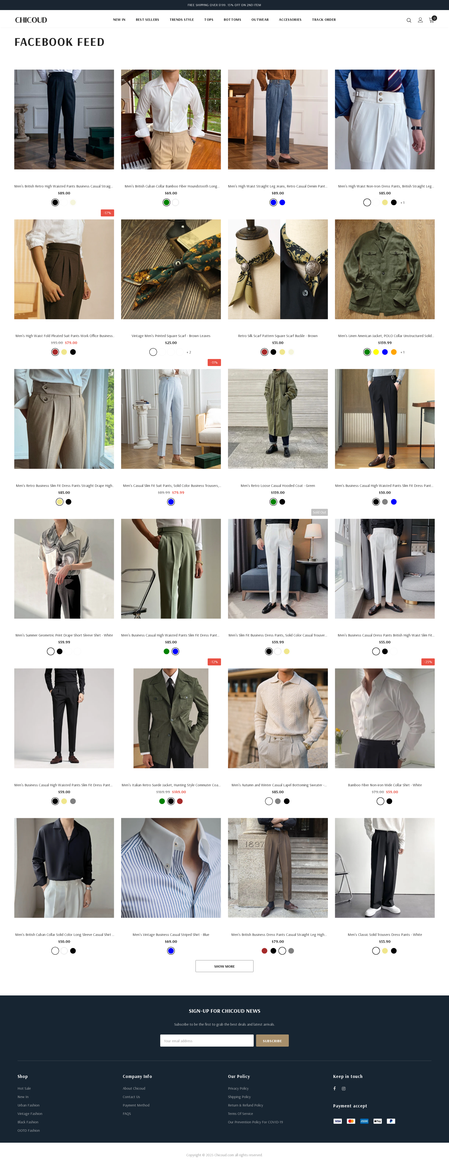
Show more (224, 966)
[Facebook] (337, 1088)
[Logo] (41, 20)
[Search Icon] (409, 20)
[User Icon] (420, 20)
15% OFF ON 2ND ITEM (244, 5)
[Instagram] (346, 1088)
